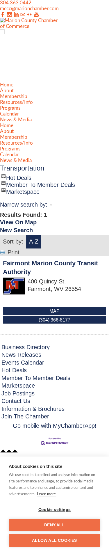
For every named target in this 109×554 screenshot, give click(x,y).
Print (13, 252)
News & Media (16, 119)
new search (16, 230)
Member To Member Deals (40, 183)
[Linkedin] (16, 14)
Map (54, 311)
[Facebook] (2, 14)
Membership (13, 96)
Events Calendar (22, 362)
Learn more (46, 494)
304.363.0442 (15, 2)
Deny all (54, 525)
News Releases (21, 354)
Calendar (9, 113)
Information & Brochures (33, 409)
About (7, 90)
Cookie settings (54, 509)
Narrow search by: (23, 204)
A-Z (33, 241)
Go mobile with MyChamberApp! (55, 425)
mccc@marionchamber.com (29, 8)
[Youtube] (36, 14)
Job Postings (18, 393)
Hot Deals (18, 176)
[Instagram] (9, 14)
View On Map (18, 222)
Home (6, 84)
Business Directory (25, 347)
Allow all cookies (54, 540)
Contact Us (15, 401)
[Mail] (22, 14)
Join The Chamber (25, 416)
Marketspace (23, 190)
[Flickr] (29, 14)
